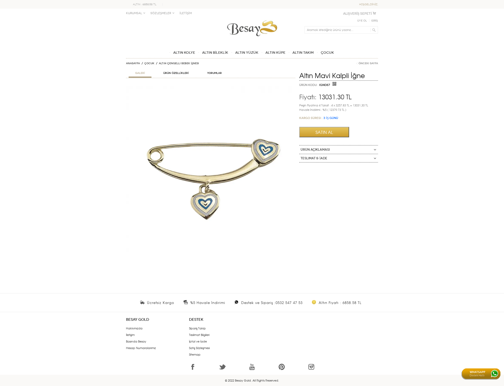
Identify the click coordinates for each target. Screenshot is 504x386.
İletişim (130, 335)
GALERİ (140, 73)
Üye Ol (362, 20)
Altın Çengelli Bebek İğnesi (179, 63)
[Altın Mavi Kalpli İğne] (210, 88)
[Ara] (373, 29)
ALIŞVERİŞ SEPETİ (357, 13)
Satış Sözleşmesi (199, 348)
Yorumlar (214, 73)
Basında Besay (136, 341)
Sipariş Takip (197, 328)
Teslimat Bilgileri (199, 335)
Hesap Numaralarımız (141, 348)
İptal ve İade (198, 341)
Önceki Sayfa (368, 63)
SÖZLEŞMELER (160, 13)
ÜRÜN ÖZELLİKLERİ (176, 73)
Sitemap (195, 354)
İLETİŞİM (186, 13)
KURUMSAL (134, 13)
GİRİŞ (374, 20)
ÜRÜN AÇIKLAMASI (315, 149)
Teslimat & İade (314, 158)
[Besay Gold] (252, 19)
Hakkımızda (134, 328)
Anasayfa (133, 63)
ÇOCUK (149, 63)
